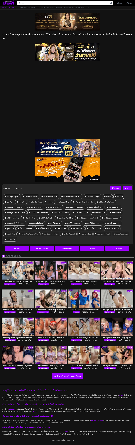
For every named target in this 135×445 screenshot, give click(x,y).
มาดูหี (121, 395)
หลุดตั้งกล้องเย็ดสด (95, 228)
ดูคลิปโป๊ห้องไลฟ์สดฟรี (93, 223)
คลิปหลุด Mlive (64, 202)
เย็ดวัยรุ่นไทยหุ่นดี (69, 234)
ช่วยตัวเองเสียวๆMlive (66, 218)
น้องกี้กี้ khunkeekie (44, 228)
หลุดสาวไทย (10, 234)
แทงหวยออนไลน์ (79, 440)
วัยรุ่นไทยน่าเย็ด (61, 228)
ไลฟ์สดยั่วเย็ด (10, 239)
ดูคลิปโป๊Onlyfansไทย (73, 223)
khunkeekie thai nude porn (72, 196)
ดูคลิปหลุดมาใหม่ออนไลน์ (112, 218)
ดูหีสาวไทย (10, 228)
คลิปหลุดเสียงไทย (100, 212)
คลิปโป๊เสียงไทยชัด (46, 218)
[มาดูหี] (9, 3)
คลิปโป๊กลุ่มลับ (116, 212)
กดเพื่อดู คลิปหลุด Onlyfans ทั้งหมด (67, 376)
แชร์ (128, 188)
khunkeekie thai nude (50, 196)
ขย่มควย (120, 196)
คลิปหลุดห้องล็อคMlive (61, 212)
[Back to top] (129, 438)
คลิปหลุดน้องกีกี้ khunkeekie (15, 212)
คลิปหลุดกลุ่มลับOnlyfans (14, 207)
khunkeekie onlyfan (31, 196)
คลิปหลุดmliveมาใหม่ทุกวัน (84, 202)
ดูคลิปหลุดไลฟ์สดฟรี (37, 223)
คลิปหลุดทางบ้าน (114, 207)
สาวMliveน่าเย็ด (78, 228)
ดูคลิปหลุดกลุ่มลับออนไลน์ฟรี (88, 218)
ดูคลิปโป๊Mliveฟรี (54, 223)
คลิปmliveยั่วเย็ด (36, 202)
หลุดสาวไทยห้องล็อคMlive (29, 234)
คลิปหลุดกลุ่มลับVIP (35, 207)
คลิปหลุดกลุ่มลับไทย (54, 207)
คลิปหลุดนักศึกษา (117, 248)
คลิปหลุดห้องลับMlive (81, 212)
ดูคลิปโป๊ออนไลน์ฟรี (113, 223)
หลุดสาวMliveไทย (113, 228)
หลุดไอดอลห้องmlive (51, 234)
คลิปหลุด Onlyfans (13, 8)
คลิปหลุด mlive (63, 431)
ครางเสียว (21, 202)
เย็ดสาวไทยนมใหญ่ (103, 234)
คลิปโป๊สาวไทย (29, 218)
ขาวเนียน (9, 202)
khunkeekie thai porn (93, 196)
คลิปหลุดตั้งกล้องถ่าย (96, 207)
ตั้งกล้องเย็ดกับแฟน (26, 228)
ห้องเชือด (92, 248)
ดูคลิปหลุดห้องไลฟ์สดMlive (15, 223)
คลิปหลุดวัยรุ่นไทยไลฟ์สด (39, 212)
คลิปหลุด (129, 3)
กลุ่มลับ (108, 196)
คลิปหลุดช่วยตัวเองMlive (75, 207)
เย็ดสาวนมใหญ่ (86, 234)
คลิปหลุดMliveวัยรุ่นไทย (106, 202)
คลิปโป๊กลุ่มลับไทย (12, 218)
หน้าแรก (119, 3)
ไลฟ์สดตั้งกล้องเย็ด (121, 234)
